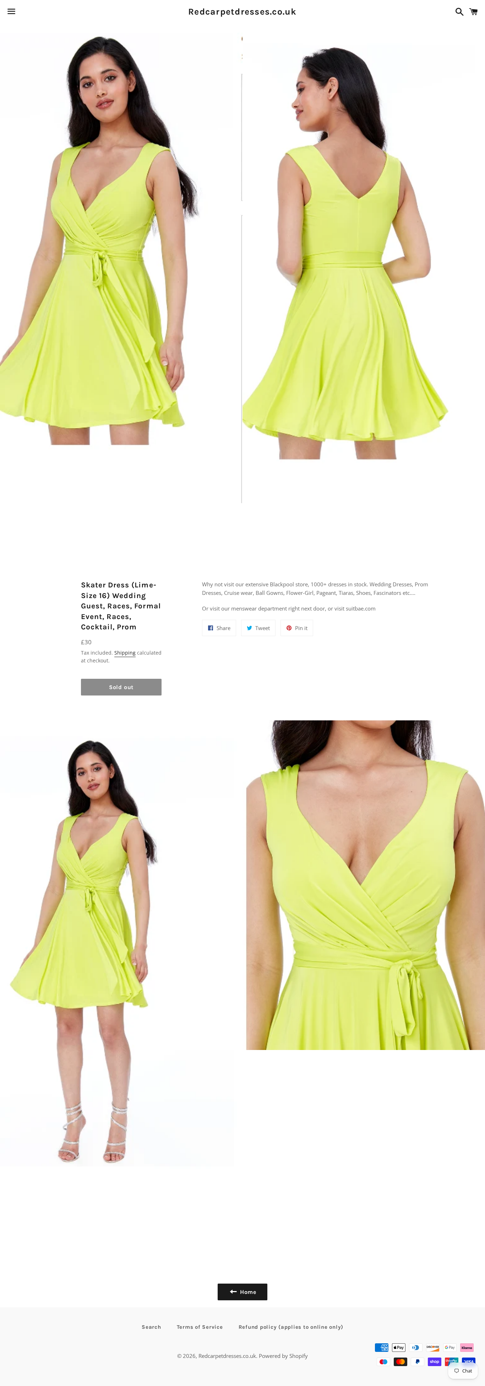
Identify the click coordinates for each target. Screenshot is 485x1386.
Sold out (121, 687)
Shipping (125, 652)
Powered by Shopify (283, 1355)
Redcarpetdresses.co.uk (242, 11)
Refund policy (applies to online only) (291, 1327)
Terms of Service (200, 1327)
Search (151, 1327)
